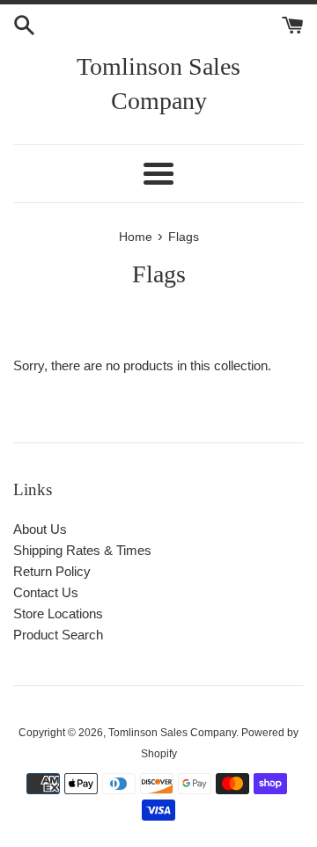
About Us (40, 529)
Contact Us (45, 592)
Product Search (58, 634)
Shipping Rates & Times (82, 550)
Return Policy (52, 571)
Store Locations (58, 613)
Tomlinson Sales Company (158, 83)
